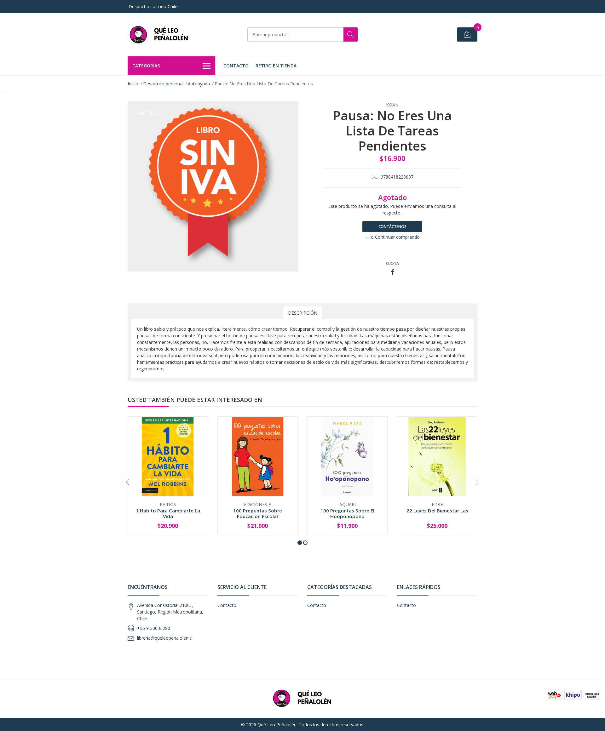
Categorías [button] (146, 66)
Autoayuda (199, 84)
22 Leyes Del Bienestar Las (437, 510)
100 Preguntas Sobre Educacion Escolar (257, 513)
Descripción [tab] (302, 313)
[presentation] (127, 481)
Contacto (236, 66)
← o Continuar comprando (392, 237)
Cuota (392, 263)
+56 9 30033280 (153, 628)
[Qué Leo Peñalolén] (159, 34)
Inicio (133, 84)
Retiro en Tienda (276, 66)
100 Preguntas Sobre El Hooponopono (347, 513)
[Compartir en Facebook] (392, 272)
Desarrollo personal (163, 84)
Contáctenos (392, 226)
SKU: (375, 177)
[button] (299, 542)
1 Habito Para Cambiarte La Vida (168, 513)
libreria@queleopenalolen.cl (165, 638)
